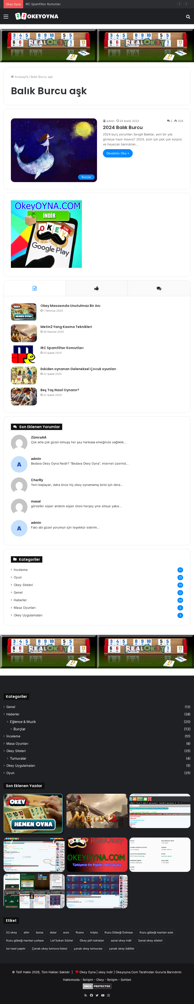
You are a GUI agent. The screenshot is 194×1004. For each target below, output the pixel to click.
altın (26, 932)
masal (36, 501)
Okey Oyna (87, 972)
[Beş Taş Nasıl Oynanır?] (24, 396)
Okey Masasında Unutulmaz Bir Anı (70, 305)
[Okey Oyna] (36, 16)
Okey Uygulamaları (28, 615)
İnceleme (21, 570)
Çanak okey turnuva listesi (49, 948)
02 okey (11, 932)
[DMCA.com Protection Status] (97, 988)
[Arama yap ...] (188, 18)
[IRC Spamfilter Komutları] (24, 354)
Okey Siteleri (23, 585)
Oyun (18, 577)
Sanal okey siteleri (150, 940)
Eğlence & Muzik (23, 722)
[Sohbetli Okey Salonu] (97, 891)
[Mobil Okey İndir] (34, 891)
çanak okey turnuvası (88, 948)
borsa (39, 932)
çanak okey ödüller (121, 948)
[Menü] (6, 18)
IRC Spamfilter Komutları (43, 4)
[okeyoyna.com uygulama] (46, 267)
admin (110, 121)
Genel (18, 592)
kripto (94, 932)
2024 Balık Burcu (123, 127)
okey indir (105, 972)
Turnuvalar (18, 758)
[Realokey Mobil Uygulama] (159, 855)
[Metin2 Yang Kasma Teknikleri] (24, 333)
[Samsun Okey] (159, 811)
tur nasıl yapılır (15, 948)
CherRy (37, 480)
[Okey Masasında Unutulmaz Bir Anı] (24, 312)
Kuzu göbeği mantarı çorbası (25, 940)
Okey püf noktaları (92, 940)
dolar (53, 932)
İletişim (88, 980)
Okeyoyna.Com (127, 972)
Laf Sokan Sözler (61, 940)
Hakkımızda (71, 980)
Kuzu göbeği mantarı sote (156, 932)
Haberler (20, 600)
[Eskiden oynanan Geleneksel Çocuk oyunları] (24, 375)
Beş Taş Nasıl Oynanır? (59, 390)
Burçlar (19, 729)
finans (80, 932)
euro (66, 932)
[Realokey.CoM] (34, 855)
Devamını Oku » (117, 153)
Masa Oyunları (24, 608)
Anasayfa (21, 77)
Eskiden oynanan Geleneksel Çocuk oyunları (78, 369)
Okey (100, 980)
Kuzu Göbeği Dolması (119, 932)
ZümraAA (38, 437)
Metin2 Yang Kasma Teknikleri (66, 326)
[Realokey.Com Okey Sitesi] (97, 855)
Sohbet (126, 980)
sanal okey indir (121, 940)
